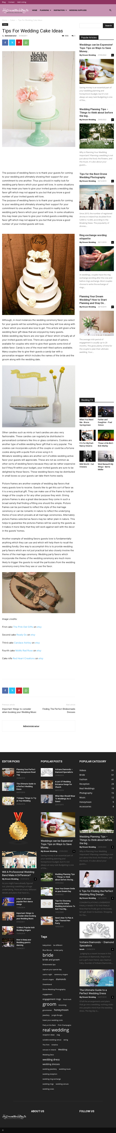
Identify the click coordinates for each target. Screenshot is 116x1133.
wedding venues (62, 1084)
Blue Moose (47, 950)
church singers (48, 979)
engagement (47, 994)
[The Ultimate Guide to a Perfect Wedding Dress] (8, 786)
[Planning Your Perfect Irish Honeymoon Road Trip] (8, 772)
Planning (44, 10)
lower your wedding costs (53, 1020)
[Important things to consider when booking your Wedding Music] (8, 916)
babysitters (47, 945)
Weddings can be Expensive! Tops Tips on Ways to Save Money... (96, 48)
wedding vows (48, 1089)
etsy (39, 626)
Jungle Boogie (57, 1015)
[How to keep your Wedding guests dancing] (8, 942)
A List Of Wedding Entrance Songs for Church (63, 784)
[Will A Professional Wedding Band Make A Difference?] (19, 859)
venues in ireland (49, 1050)
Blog (4, 2)
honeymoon (61, 1009)
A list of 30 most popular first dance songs (24, 901)
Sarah (81, 949)
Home (34, 10)
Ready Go (21, 634)
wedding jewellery (50, 1069)
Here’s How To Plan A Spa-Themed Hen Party (64, 920)
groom (49, 1004)
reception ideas (49, 1035)
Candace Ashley (22, 642)
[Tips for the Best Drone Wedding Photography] (96, 197)
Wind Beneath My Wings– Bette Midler (105, 467)
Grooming (62, 1005)
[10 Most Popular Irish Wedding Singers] (8, 930)
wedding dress (51, 1059)
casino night (47, 974)
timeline (55, 1045)
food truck (67, 999)
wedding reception (50, 1074)
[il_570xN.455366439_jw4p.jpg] (38, 592)
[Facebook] (5, 43)
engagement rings (52, 999)
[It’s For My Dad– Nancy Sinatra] (87, 435)
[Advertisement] (38, 155)
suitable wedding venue (52, 1040)
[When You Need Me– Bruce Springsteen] (87, 411)
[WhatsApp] (26, 43)
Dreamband (47, 984)
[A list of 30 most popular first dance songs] (8, 902)
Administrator (11, 36)
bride (48, 955)
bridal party (58, 950)
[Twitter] (12, 43)
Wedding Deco (48, 1055)
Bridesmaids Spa (49, 964)
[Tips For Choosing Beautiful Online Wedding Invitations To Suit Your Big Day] (47, 903)
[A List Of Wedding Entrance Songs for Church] (47, 784)
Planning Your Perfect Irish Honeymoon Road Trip (25, 772)
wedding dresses (51, 1064)
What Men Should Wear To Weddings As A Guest (65, 798)
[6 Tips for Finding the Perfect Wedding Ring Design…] (96, 878)
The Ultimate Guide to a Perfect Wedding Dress (26, 786)
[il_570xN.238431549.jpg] (38, 396)
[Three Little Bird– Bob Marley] (106, 435)
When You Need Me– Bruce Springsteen (86, 422)
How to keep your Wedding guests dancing (23, 942)
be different (57, 945)
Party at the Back (49, 1025)
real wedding (56, 1029)
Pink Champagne (64, 1025)
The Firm (46, 1045)
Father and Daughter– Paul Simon (105, 422)
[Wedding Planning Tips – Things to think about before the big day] (96, 136)
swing (65, 1040)
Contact (11, 2)
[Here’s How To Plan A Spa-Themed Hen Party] (47, 921)
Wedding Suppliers (78, 10)
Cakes (12, 20)
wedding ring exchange (52, 1079)
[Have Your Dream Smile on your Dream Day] (47, 891)
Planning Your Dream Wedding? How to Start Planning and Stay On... (93, 300)
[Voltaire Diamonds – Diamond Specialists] (47, 772)
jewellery (46, 1015)
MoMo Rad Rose (24, 650)
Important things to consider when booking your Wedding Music (19, 710)
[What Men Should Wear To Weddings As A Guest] (47, 799)
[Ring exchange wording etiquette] (96, 258)
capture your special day (52, 969)
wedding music (65, 1069)
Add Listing (21, 2)
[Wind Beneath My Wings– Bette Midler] (106, 456)
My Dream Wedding (87, 55)
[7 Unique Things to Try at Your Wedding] (8, 801)
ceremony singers (61, 974)
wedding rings (48, 1084)
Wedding (62, 1049)
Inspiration (59, 10)
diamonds (61, 979)
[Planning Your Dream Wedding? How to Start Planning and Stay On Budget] (96, 323)
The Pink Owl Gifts (23, 626)
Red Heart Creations (24, 658)
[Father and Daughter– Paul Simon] (106, 411)
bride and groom (51, 959)
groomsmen (47, 1010)
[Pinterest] (19, 43)
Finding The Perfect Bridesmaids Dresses (59, 710)
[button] (110, 10)
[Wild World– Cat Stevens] (87, 456)
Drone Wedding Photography (54, 989)
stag (58, 1035)
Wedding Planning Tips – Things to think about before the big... (96, 112)
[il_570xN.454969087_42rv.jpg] (38, 274)
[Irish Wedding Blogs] (18, 844)
